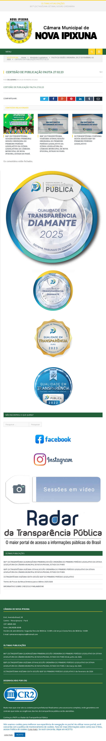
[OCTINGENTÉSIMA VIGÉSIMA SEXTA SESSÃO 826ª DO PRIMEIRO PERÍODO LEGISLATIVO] (87, 124)
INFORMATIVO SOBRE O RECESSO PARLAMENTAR (24, 586)
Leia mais (32, 729)
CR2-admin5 (11, 80)
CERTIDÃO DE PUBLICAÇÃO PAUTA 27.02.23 (23, 87)
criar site (20, 707)
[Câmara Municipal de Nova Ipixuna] (53, 30)
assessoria (67, 707)
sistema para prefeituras (37, 707)
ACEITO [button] (19, 734)
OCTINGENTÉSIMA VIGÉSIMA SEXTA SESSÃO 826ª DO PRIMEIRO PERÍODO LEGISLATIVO (88, 140)
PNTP (15, 717)
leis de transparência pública (47, 711)
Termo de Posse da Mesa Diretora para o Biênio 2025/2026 (28, 581)
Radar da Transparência (31, 717)
